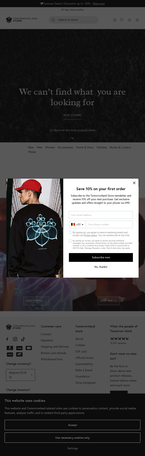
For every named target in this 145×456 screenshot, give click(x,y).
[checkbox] (70, 232)
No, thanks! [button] (100, 266)
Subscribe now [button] (101, 257)
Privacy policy (90, 235)
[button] (134, 182)
